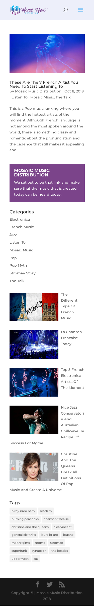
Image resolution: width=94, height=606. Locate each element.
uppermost (20, 559)
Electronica (20, 219)
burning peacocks (25, 519)
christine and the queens (30, 527)
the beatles (59, 551)
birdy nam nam (23, 511)
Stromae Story (23, 273)
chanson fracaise (56, 519)
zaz (36, 559)
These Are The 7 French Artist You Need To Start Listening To (44, 84)
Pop (13, 258)
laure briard (49, 535)
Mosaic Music (42, 97)
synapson (39, 551)
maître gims (21, 543)
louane (68, 535)
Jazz (13, 234)
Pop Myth (18, 265)
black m (46, 511)
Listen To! (20, 97)
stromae (56, 543)
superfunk (19, 551)
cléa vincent (63, 527)
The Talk (63, 97)
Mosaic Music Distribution (38, 91)
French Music (22, 227)
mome (40, 543)
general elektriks (24, 535)
